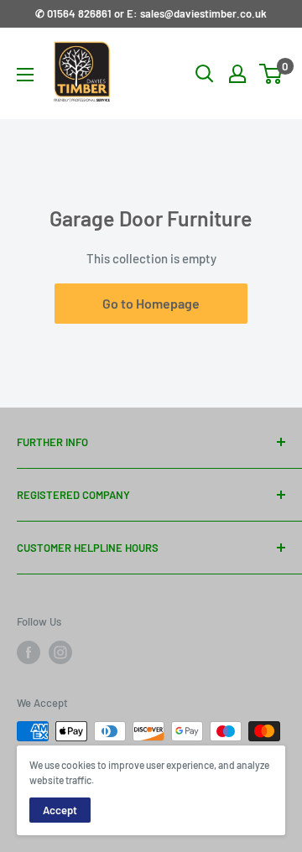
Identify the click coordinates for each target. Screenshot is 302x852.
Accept (60, 810)
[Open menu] (25, 74)
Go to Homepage (151, 303)
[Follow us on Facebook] (28, 652)
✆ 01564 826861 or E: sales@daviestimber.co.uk (151, 13)
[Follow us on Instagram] (60, 652)
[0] (271, 74)
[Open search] (204, 74)
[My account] (237, 74)
